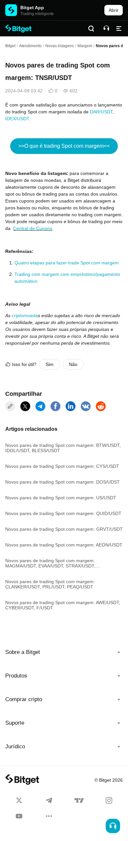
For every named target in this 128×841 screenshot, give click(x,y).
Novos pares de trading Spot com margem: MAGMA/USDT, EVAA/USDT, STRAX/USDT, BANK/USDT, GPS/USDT (50, 563)
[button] (64, 652)
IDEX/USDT (17, 118)
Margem (84, 46)
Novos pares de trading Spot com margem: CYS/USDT (62, 466)
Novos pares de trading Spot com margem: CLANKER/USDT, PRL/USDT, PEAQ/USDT (50, 584)
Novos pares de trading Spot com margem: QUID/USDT (63, 513)
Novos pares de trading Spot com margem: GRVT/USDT (64, 529)
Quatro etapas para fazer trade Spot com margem (66, 262)
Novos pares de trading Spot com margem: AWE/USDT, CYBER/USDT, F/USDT (62, 605)
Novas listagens (59, 46)
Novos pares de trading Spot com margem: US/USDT (60, 497)
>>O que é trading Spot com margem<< (64, 146)
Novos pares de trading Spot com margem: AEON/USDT (63, 544)
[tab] (64, 652)
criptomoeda (25, 315)
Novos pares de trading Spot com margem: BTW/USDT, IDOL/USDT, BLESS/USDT (63, 448)
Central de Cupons (32, 228)
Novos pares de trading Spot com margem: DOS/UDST (62, 482)
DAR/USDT (101, 111)
